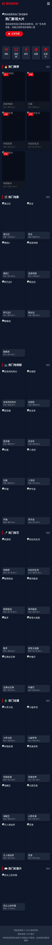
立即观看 (15, 34)
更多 (48, 67)
